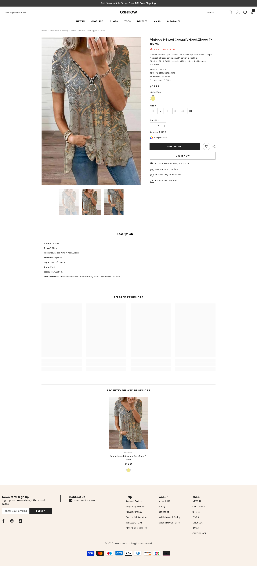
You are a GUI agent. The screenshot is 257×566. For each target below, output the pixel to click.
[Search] (219, 12)
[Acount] (238, 12)
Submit (40, 511)
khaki (128, 470)
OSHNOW (163, 69)
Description (125, 234)
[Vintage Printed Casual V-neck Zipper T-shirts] (128, 423)
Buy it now (183, 155)
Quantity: (154, 120)
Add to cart (175, 146)
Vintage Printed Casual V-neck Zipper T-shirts (128, 458)
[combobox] (217, 12)
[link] (206, 146)
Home (44, 30)
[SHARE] (213, 146)
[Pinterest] (12, 521)
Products (54, 30)
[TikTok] (20, 521)
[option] (91, 111)
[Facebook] (3, 521)
